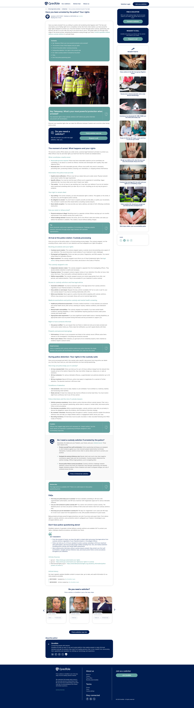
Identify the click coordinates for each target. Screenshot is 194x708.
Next (115, 610)
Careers (88, 676)
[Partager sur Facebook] (131, 240)
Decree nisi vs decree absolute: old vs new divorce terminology (133, 94)
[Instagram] (59, 654)
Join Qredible (126, 675)
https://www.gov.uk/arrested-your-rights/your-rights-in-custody (75, 561)
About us (86, 4)
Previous (43, 611)
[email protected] (60, 689)
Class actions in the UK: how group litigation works (133, 72)
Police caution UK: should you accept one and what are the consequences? (133, 204)
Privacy (88, 687)
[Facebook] (56, 654)
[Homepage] (46, 9)
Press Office (89, 678)
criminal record (97, 443)
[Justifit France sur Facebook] (87, 699)
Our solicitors (66, 4)
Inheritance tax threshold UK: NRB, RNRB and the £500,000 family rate (133, 116)
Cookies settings (90, 691)
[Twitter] (63, 654)
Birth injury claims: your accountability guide (133, 226)
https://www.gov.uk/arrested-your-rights (68, 560)
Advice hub (76, 4)
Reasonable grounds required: (59, 160)
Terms (87, 689)
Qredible (80, 16)
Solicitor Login (125, 4)
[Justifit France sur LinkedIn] (91, 699)
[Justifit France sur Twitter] (94, 699)
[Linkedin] (52, 654)
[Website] (66, 654)
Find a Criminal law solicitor (79, 474)
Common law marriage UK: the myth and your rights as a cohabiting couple (133, 182)
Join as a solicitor (141, 4)
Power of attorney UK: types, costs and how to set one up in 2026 (133, 138)
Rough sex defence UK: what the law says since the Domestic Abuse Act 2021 (133, 160)
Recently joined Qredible (92, 679)
